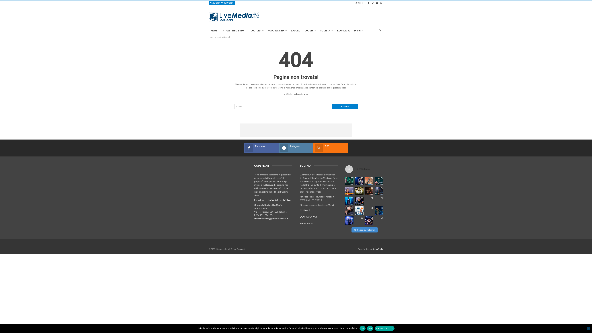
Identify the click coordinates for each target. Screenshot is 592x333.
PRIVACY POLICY (308, 223)
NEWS (214, 30)
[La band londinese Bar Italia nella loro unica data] (369, 201)
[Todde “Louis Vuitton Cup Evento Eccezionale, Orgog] (349, 191)
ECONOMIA (343, 30)
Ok (362, 328)
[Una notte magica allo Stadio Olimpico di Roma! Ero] (379, 181)
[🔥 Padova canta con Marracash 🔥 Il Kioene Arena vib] (379, 210)
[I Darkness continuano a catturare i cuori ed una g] (369, 220)
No (370, 328)
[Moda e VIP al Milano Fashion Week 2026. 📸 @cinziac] (369, 210)
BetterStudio (378, 249)
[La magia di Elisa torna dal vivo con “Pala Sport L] (369, 191)
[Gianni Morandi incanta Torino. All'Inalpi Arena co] (349, 201)
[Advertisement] (327, 16)
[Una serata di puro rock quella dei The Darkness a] (359, 181)
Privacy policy (384, 328)
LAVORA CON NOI (308, 217)
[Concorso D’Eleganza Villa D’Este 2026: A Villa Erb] (359, 191)
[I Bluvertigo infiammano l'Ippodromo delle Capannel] (349, 181)
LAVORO (295, 30)
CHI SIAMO (305, 210)
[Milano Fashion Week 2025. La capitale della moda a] (379, 220)
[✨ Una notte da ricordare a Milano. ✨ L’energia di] (359, 220)
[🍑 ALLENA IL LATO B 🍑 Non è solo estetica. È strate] (359, 210)
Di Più (357, 30)
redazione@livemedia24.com (279, 200)
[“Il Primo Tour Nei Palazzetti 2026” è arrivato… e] (379, 191)
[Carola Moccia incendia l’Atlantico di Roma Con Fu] (349, 220)
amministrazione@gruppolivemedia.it (271, 218)
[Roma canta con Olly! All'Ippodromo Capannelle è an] (369, 181)
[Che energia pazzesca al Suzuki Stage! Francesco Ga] (379, 201)
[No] (588, 328)
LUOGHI (309, 30)
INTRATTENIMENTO (233, 30)
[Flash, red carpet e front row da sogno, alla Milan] (349, 210)
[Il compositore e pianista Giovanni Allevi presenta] (359, 201)
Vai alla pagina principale (297, 94)
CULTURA (256, 30)
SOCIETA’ (325, 30)
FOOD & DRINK (276, 30)
